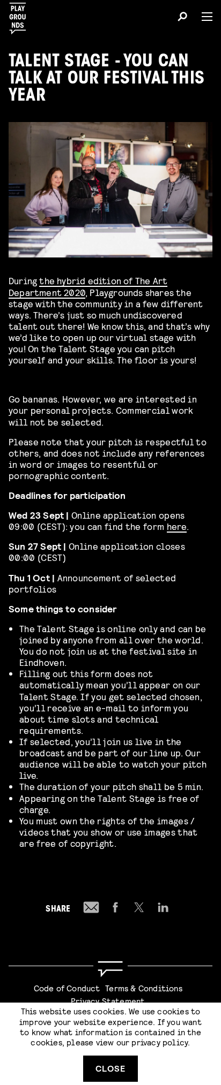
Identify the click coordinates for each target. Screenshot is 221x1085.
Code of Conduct (67, 988)
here (177, 526)
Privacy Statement (108, 1001)
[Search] (182, 18)
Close (110, 1068)
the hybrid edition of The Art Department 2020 (88, 286)
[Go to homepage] (110, 969)
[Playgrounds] (21, 15)
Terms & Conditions (143, 988)
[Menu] (202, 16)
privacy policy (159, 1042)
